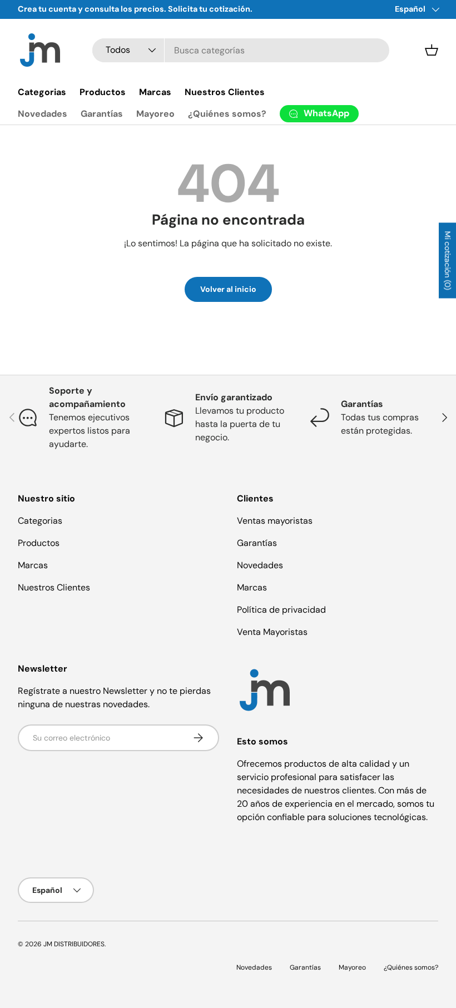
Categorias (42, 92)
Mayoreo (155, 114)
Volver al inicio (228, 289)
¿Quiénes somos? (227, 114)
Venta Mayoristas (272, 632)
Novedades (42, 114)
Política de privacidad (281, 609)
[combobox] (240, 50)
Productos (103, 92)
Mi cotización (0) (448, 260)
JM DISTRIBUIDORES (74, 944)
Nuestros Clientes (225, 92)
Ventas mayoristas (275, 521)
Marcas (155, 92)
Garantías (102, 114)
